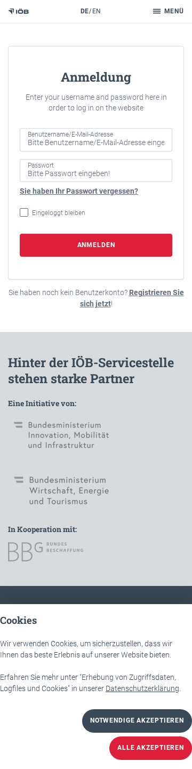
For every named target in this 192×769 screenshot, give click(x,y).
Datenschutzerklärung (142, 688)
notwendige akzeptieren (137, 720)
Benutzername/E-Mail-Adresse (70, 134)
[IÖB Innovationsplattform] (18, 11)
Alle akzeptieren (150, 747)
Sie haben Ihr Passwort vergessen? (79, 191)
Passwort (41, 165)
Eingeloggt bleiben (58, 213)
